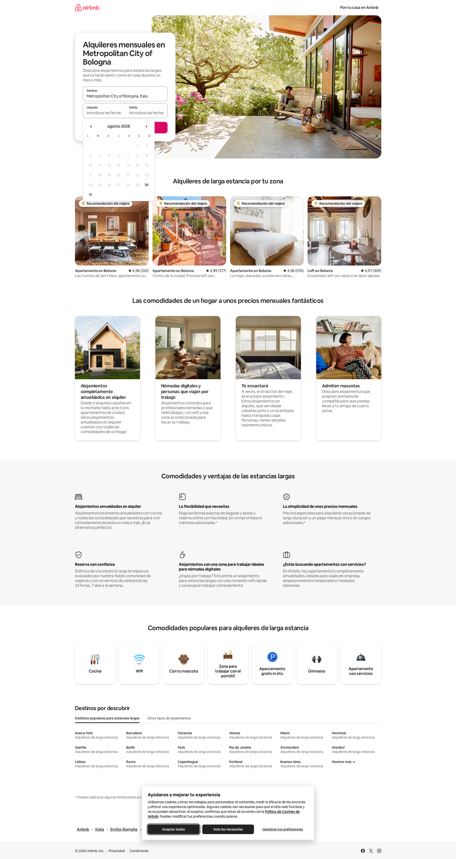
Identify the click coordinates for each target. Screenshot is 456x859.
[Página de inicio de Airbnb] (87, 7)
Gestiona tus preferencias (282, 829)
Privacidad (117, 851)
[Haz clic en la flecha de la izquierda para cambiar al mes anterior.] (91, 126)
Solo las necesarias (228, 829)
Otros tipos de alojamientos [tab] (169, 718)
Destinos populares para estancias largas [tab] (107, 718)
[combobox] (125, 96)
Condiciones (139, 851)
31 (90, 194)
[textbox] (104, 113)
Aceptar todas (173, 829)
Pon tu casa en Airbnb (359, 7)
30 (147, 185)
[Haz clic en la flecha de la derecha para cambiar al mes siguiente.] (146, 126)
